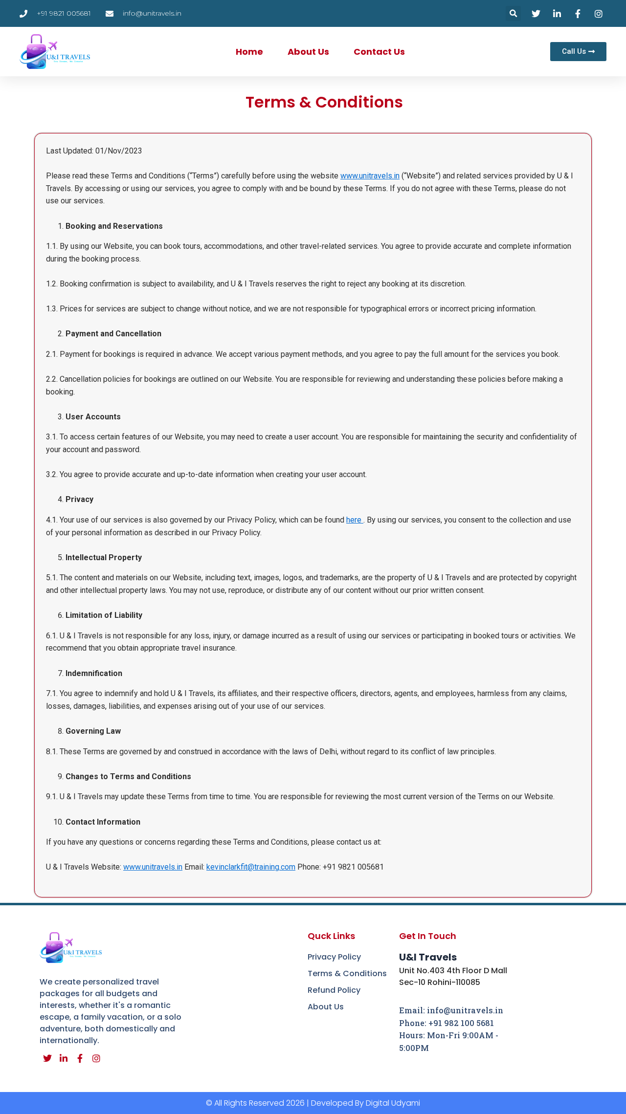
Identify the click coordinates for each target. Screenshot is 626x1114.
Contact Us (379, 51)
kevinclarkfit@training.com (250, 867)
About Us (308, 51)
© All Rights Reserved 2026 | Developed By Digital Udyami (313, 1103)
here (354, 519)
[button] (513, 13)
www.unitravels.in (370, 175)
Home (249, 51)
